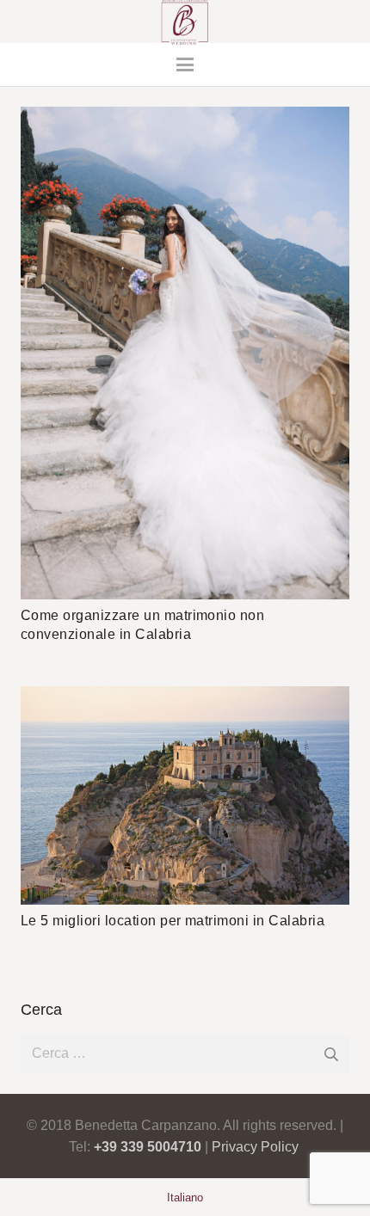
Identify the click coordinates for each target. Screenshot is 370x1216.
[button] (185, 64)
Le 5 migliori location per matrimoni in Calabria (172, 920)
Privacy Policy (255, 1146)
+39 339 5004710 (147, 1146)
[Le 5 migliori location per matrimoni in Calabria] (185, 795)
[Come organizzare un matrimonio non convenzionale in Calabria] (185, 353)
